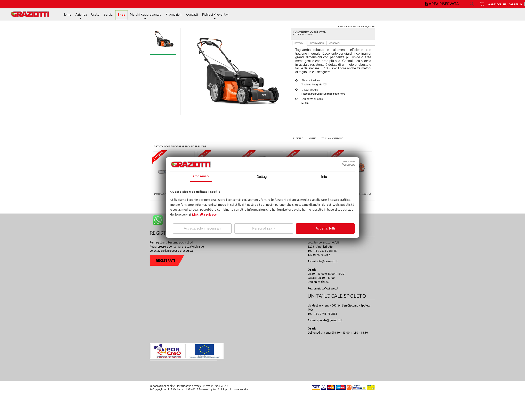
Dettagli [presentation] (299, 43)
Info (324, 177)
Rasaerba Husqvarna (363, 26)
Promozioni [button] (173, 14)
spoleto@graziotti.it (329, 320)
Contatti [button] (192, 14)
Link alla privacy (204, 214)
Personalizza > (263, 228)
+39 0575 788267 (319, 254)
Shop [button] (122, 14)
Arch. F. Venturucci (174, 389)
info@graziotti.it (327, 261)
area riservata (444, 4)
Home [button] (67, 14)
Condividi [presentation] (334, 43)
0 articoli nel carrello (505, 4)
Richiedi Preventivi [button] (215, 14)
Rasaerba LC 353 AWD (309, 31)
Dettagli (262, 177)
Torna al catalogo (333, 138)
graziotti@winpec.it (325, 288)
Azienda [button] (81, 14)
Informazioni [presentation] (316, 43)
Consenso (201, 176)
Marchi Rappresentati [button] (145, 14)
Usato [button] (95, 14)
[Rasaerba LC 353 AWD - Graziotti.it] (30, 17)
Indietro (298, 138)
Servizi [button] (108, 14)
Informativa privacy (189, 386)
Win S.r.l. (218, 389)
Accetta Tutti (325, 228)
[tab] (299, 43)
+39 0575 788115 (325, 250)
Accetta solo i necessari (202, 228)
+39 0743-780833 (325, 313)
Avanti (312, 138)
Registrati (165, 260)
